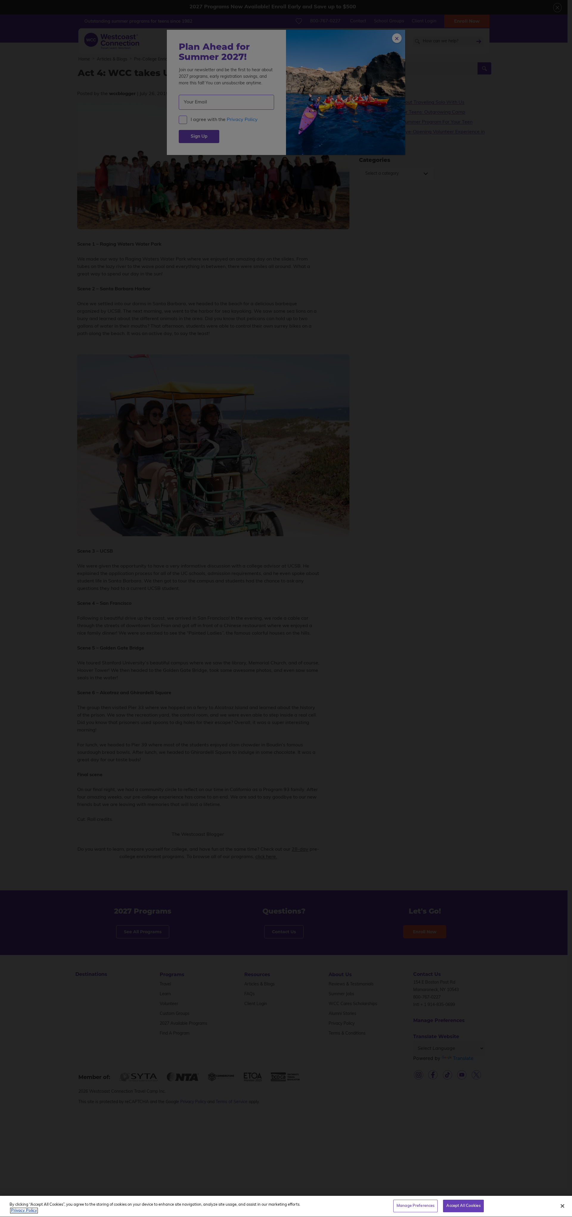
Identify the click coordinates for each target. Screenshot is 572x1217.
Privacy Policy (24, 1211)
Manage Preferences (415, 1206)
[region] (286, 1206)
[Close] (562, 1206)
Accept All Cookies (463, 1206)
